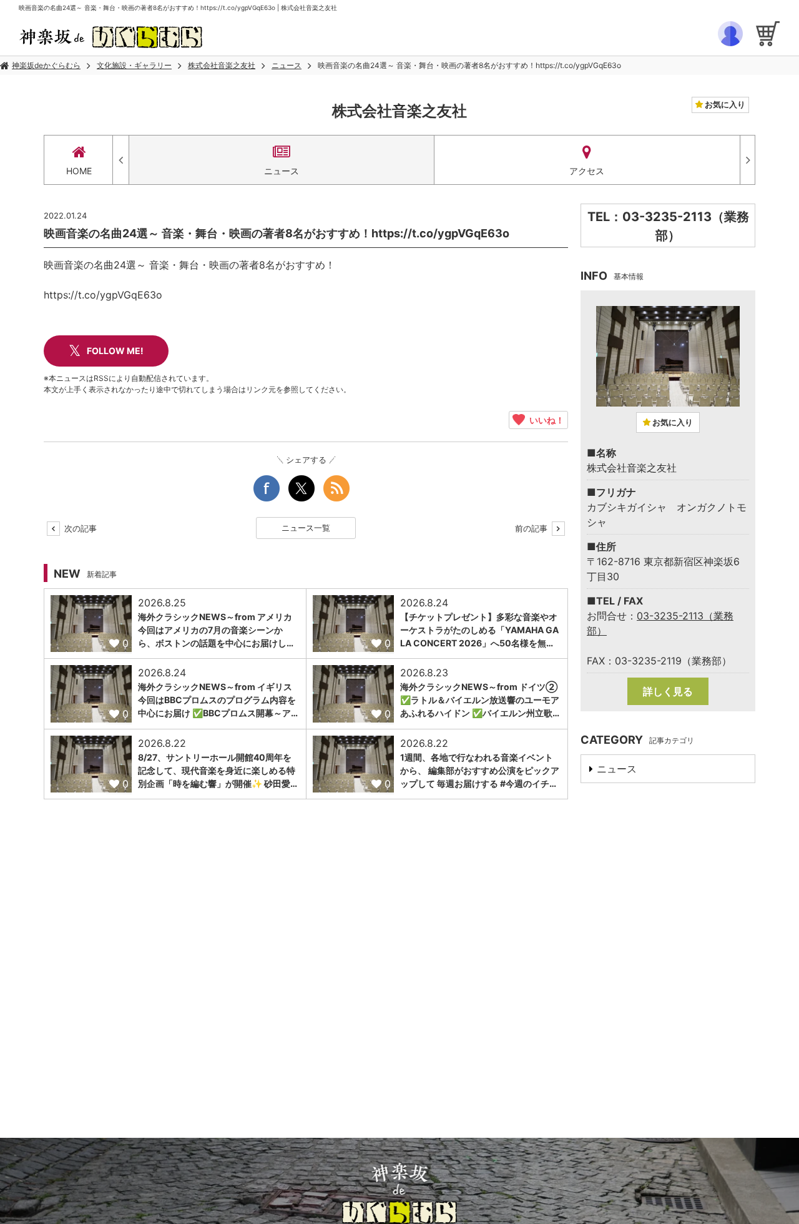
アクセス (586, 170)
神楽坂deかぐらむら (46, 65)
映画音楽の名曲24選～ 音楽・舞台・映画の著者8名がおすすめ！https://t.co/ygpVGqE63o (469, 65)
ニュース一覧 (306, 528)
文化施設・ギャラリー (134, 65)
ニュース (286, 65)
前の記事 (532, 528)
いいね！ (544, 419)
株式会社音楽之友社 (221, 65)
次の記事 (79, 528)
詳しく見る (668, 691)
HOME (79, 170)
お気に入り (724, 104)
